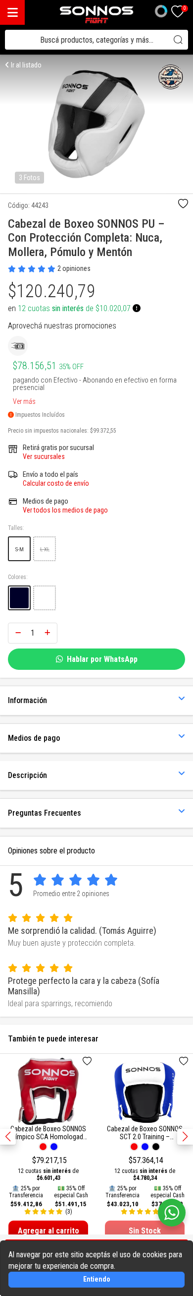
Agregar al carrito (48, 1230)
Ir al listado (25, 65)
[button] (185, 1137)
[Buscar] (178, 40)
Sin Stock (145, 1230)
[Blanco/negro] (44, 597)
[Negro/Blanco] (19, 597)
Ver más (24, 399)
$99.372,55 (103, 430)
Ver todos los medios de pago (65, 510)
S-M (19, 549)
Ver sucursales (44, 456)
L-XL (44, 549)
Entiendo (96, 1279)
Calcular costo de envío (56, 483)
